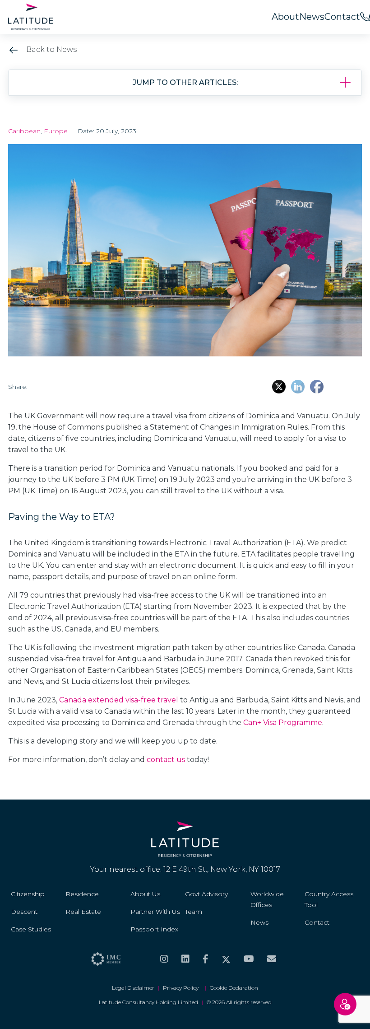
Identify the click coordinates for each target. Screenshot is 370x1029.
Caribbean (24, 131)
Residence (82, 894)
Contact (342, 16)
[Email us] (271, 959)
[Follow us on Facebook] (205, 959)
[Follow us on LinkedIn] (185, 959)
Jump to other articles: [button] (185, 82)
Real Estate (83, 911)
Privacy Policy (182, 987)
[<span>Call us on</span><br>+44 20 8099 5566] (364, 17)
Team (193, 911)
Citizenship (28, 894)
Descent (24, 911)
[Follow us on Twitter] (226, 959)
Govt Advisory (206, 894)
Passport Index (154, 929)
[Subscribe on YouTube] (249, 959)
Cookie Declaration (234, 987)
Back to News (50, 49)
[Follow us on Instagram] (164, 959)
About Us (145, 894)
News (311, 16)
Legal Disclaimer (133, 987)
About (285, 16)
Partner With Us (155, 911)
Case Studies (31, 929)
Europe (56, 131)
